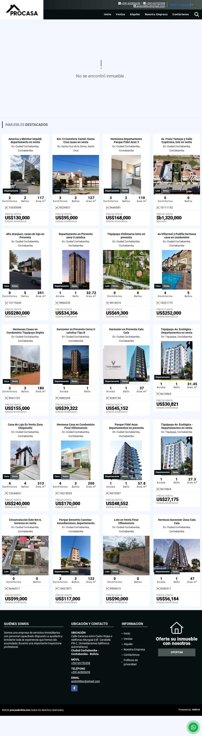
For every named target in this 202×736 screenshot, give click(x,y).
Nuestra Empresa (156, 14)
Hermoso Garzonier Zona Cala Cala (177, 521)
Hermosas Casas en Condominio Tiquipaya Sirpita (25, 331)
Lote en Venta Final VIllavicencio (126, 521)
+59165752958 (155, 3)
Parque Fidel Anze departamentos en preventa (126, 426)
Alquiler (135, 14)
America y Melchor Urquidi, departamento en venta (25, 140)
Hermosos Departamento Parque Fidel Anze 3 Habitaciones (126, 142)
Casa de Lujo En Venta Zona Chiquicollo (25, 426)
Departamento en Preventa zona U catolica (76, 235)
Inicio (107, 14)
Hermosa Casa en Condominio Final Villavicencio (76, 426)
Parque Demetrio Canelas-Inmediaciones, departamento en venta (76, 523)
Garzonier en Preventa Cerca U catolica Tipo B (76, 331)
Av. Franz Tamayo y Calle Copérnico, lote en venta (176, 140)
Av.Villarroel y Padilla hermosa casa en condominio (177, 235)
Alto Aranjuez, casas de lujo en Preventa (25, 235)
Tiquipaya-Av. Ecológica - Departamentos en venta (177, 331)
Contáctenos (180, 14)
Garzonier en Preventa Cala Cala (126, 331)
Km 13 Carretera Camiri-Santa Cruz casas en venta (76, 140)
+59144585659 (130, 3)
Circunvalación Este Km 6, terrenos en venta (25, 521)
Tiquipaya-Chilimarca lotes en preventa (126, 235)
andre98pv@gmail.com (85, 681)
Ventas (120, 14)
